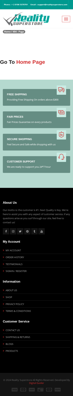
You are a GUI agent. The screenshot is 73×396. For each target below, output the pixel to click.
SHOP (9, 297)
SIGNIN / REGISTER (16, 271)
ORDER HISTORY (15, 257)
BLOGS (9, 344)
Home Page (30, 62)
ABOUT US (11, 290)
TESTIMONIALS (14, 264)
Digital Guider (36, 383)
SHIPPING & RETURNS (18, 337)
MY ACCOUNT (13, 250)
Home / (8, 31)
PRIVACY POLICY (15, 304)
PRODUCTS (12, 351)
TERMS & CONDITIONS (18, 311)
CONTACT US (13, 330)
